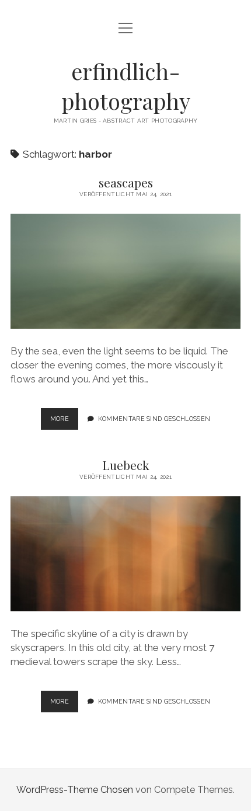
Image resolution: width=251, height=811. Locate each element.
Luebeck (125, 465)
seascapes (126, 182)
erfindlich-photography (125, 86)
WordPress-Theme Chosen (74, 789)
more (64, 418)
